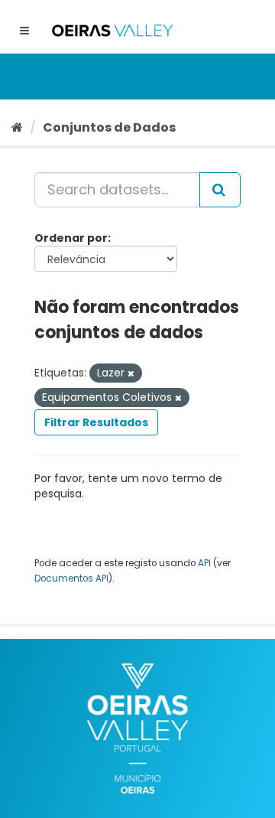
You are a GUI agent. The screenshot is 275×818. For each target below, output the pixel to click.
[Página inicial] (17, 127)
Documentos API (71, 578)
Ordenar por (71, 238)
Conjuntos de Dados (109, 127)
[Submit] (220, 189)
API (204, 563)
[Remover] (131, 373)
